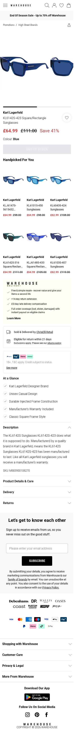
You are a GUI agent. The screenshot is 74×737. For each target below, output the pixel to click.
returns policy (54, 343)
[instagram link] (27, 714)
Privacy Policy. (50, 587)
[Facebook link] (46, 714)
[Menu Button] (5, 5)
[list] (37, 68)
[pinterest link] (37, 714)
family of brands (17, 579)
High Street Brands (28, 24)
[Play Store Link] (37, 697)
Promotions (8, 24)
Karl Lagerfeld (13, 112)
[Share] (69, 25)
